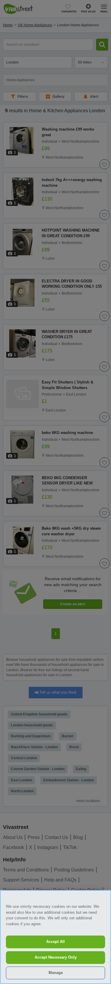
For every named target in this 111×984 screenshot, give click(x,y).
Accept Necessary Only (56, 957)
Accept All (55, 941)
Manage (56, 972)
